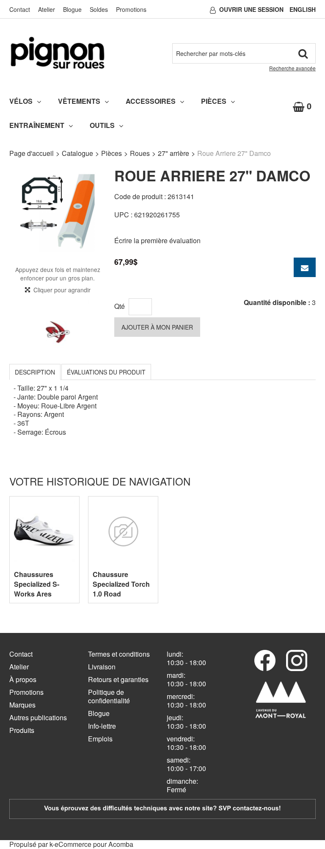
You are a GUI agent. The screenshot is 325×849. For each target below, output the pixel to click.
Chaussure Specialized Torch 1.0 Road (121, 584)
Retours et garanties (118, 679)
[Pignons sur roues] (57, 53)
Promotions (131, 9)
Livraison (102, 666)
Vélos (21, 101)
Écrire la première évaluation (157, 240)
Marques (22, 705)
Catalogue (77, 153)
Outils (102, 125)
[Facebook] (264, 660)
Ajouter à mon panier (157, 327)
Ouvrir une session (251, 9)
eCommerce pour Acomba (94, 844)
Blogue (72, 9)
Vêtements (79, 101)
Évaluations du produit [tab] (106, 372)
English (302, 9)
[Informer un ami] (305, 267)
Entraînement (36, 125)
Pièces (213, 101)
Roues (140, 153)
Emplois (100, 739)
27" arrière (173, 153)
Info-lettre (102, 726)
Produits (21, 730)
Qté (119, 306)
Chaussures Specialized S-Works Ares (36, 584)
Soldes (99, 9)
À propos (22, 679)
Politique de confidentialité (109, 696)
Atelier (46, 9)
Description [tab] (35, 372)
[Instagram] (296, 660)
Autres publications (38, 717)
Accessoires (151, 101)
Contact (19, 9)
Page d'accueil (31, 153)
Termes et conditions (119, 654)
